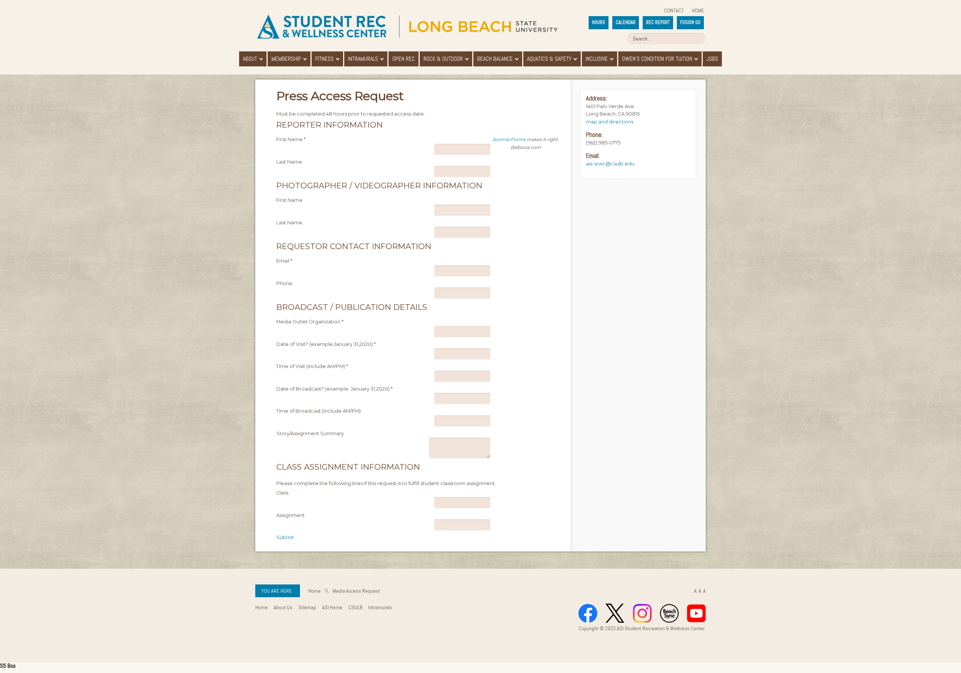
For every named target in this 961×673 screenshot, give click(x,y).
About (250, 59)
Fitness (324, 59)
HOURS (598, 22)
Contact (674, 10)
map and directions (609, 122)
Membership (286, 59)
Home (698, 10)
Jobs (712, 59)
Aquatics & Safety (549, 59)
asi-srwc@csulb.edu (610, 164)
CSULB (355, 607)
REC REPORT (658, 22)
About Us (283, 607)
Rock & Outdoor (443, 59)
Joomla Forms (509, 139)
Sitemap (307, 607)
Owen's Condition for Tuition (657, 59)
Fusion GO (690, 22)
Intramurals (363, 59)
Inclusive (597, 59)
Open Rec (403, 59)
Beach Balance (495, 59)
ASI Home (332, 607)
